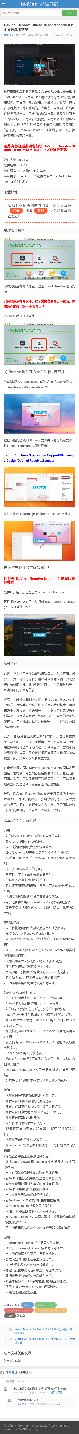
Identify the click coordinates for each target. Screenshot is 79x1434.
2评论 (69, 35)
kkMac (39, 4)
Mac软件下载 (20, 1429)
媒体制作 (8, 35)
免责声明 (53, 1425)
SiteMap (33, 1429)
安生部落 (64, 1425)
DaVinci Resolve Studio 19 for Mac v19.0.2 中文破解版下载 (38, 27)
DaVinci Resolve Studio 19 (51, 1310)
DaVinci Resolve (45, 1304)
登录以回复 (56, 1392)
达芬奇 (10, 1315)
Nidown (8, 1429)
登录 (11, 1372)
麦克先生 (21, 1404)
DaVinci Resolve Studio (19, 1310)
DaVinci (27, 1304)
